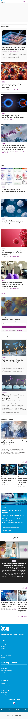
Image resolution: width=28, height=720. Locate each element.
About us (3, 683)
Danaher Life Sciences (22, 616)
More (2, 489)
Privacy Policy (19, 330)
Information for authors (6, 672)
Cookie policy (4, 694)
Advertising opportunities (7, 666)
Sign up (13, 327)
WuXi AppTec (14, 401)
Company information (6, 685)
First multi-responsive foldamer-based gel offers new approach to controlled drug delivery (12, 284)
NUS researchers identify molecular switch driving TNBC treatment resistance (13, 253)
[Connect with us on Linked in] (14, 703)
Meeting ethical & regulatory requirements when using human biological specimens (14, 564)
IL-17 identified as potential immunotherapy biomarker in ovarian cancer (13, 191)
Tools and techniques (6, 655)
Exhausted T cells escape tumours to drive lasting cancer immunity (13, 222)
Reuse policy (4, 675)
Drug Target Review (14, 51)
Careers (2, 688)
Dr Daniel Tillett (16, 89)
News (3, 187)
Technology (3, 644)
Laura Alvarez (16, 444)
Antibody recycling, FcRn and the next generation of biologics (12, 361)
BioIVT (18, 568)
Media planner (4, 668)
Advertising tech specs (6, 670)
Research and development (7, 653)
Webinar (4, 392)
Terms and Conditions (8, 330)
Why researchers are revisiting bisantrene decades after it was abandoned (12, 86)
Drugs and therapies (5, 650)
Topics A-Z (3, 709)
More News (3, 293)
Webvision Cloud (17, 715)
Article (3, 81)
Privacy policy (4, 692)
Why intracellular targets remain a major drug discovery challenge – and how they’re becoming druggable (14, 147)
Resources (3, 646)
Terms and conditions (6, 690)
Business (3, 657)
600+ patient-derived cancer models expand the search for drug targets (13, 48)
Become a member (7, 530)
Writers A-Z (10, 709)
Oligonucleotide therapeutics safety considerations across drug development (13, 397)
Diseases (3, 648)
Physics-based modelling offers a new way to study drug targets (8, 480)
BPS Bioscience (18, 364)
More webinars (4, 618)
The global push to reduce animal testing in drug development (14, 442)
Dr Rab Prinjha (18, 151)
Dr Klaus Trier (13, 119)
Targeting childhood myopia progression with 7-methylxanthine (13, 117)
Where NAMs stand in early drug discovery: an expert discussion (8, 604)
